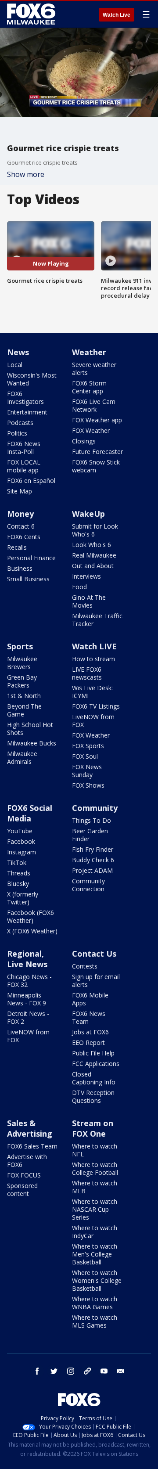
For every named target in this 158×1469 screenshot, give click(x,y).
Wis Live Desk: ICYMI (92, 692)
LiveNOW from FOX (93, 721)
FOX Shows (88, 785)
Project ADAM (92, 870)
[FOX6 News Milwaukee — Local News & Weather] (32, 14)
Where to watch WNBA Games (94, 1303)
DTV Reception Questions (93, 1096)
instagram (71, 1371)
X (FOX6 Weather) (32, 931)
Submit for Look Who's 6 (95, 530)
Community (95, 808)
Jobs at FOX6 (90, 1032)
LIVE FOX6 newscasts (87, 673)
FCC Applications (95, 1063)
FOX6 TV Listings (96, 706)
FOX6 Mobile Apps (90, 999)
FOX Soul (85, 756)
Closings (84, 441)
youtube (104, 1371)
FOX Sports (88, 746)
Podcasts (20, 422)
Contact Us (94, 953)
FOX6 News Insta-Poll (23, 447)
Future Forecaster (97, 451)
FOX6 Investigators (25, 397)
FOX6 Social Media (29, 813)
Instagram (21, 852)
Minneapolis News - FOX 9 (26, 999)
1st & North (24, 695)
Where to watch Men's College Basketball (94, 1254)
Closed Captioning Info (93, 1078)
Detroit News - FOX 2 (28, 1017)
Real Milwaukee (94, 555)
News (18, 352)
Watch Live (116, 15)
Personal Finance (31, 558)
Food (79, 587)
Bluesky (18, 883)
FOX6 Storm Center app (89, 387)
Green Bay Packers (22, 681)
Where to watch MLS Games (94, 1321)
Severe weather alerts (94, 368)
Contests (84, 966)
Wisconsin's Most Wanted (32, 379)
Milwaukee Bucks (31, 743)
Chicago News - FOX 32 (29, 980)
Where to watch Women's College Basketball (97, 1280)
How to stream (93, 659)
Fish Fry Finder (92, 849)
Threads (18, 873)
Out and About (93, 566)
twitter (54, 1371)
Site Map (19, 491)
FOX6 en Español (31, 480)
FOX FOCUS (24, 1175)
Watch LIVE (94, 646)
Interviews (86, 576)
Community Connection (88, 885)
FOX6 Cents (23, 537)
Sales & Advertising (29, 1128)
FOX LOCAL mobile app (23, 466)
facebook (37, 1371)
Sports (20, 646)
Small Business (28, 579)
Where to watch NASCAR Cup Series (94, 1209)
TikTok (16, 862)
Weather (89, 352)
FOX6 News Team (88, 1017)
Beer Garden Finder (90, 835)
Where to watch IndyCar (94, 1232)
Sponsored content (22, 1189)
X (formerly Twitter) (22, 898)
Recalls (17, 547)
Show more (25, 174)
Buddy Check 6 (93, 860)
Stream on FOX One (92, 1128)
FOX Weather (91, 430)
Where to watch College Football (95, 1168)
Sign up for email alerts (96, 980)
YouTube (19, 831)
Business (19, 568)
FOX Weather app (97, 420)
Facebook (21, 841)
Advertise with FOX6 (27, 1160)
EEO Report (88, 1042)
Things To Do (91, 820)
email (121, 1371)
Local (14, 364)
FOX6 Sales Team (32, 1146)
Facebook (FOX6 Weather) (30, 916)
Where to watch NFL (94, 1150)
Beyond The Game (24, 710)
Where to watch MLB (94, 1187)
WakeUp (88, 513)
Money (20, 513)
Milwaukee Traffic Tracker (97, 620)
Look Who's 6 (91, 544)
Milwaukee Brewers (22, 663)
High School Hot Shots (30, 728)
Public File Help (93, 1053)
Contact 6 (21, 526)
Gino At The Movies (89, 601)
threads (87, 1371)
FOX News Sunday (87, 771)
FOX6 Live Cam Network (93, 405)
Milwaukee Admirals (22, 757)
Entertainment (27, 412)
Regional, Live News (27, 958)
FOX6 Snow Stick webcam (96, 466)
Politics (17, 433)
